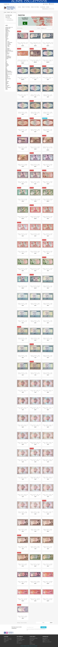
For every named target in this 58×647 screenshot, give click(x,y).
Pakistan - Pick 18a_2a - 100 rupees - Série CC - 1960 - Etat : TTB (35, 199)
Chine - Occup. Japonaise (8, 42)
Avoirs (30, 641)
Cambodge (6, 38)
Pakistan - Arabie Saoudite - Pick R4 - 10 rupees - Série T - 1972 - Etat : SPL (22, 43)
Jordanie (6, 63)
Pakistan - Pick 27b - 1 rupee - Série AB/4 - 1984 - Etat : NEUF (48, 425)
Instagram (7, 633)
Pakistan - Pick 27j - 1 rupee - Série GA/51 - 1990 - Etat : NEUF (48, 477)
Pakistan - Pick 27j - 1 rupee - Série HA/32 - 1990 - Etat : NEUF (23, 495)
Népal (6, 79)
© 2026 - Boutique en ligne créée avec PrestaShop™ (29, 645)
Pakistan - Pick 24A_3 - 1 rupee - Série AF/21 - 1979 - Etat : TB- (35, 373)
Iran (6, 60)
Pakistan (6, 82)
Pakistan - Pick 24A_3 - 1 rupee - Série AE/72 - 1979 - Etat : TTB (22, 373)
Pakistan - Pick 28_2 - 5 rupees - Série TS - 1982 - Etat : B (22, 564)
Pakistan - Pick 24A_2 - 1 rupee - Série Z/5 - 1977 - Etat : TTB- (35, 338)
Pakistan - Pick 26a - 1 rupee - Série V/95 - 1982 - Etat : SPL (35, 408)
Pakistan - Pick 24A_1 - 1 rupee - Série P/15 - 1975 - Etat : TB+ (48, 286)
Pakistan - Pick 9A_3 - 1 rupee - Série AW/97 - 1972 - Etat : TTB (47, 113)
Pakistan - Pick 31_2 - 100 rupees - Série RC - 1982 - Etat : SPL (23, 599)
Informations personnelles (33, 638)
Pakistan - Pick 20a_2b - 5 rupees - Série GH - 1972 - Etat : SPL (23, 234)
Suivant (51, 622)
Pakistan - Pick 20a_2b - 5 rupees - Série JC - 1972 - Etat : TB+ (35, 252)
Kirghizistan (7, 65)
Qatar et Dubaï (7, 85)
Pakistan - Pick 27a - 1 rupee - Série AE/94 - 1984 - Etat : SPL (35, 425)
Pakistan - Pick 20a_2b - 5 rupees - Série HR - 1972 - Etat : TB (48, 234)
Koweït (6, 66)
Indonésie (6, 58)
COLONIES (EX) (6, 640)
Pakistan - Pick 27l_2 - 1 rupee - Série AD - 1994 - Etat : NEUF (22, 512)
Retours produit (32, 639)
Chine (6, 40)
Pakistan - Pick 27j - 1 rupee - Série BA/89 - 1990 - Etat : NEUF (35, 477)
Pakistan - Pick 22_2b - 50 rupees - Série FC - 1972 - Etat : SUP (23, 286)
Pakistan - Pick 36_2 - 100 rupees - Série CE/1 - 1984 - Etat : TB (35, 599)
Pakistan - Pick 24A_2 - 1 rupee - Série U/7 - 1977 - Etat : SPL (22, 321)
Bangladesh (7, 34)
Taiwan (6, 88)
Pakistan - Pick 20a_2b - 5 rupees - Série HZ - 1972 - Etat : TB (23, 252)
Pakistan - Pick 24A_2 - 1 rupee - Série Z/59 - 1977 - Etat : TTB (22, 356)
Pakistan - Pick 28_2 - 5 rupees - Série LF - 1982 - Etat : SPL (22, 530)
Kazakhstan (7, 64)
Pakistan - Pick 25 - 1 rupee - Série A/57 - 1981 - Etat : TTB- (35, 391)
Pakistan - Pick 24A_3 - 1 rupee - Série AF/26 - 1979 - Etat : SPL (48, 373)
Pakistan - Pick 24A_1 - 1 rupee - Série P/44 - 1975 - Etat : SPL (22, 304)
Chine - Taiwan (7, 46)
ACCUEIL (19, 7)
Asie (6, 25)
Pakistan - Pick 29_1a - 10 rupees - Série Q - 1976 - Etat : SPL (48, 564)
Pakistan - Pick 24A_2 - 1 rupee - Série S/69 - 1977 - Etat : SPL (35, 304)
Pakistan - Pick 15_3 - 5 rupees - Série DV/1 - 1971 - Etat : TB (35, 182)
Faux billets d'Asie (7, 28)
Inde (6, 54)
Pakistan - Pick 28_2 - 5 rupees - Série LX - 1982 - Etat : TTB (35, 530)
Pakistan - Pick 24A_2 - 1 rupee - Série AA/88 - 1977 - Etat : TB (35, 356)
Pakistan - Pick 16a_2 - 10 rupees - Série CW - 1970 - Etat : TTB (48, 182)
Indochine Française (8, 57)
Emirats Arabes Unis (8, 50)
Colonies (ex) (42, 7)
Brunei (6, 37)
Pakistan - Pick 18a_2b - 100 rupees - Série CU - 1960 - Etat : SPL (48, 199)
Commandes (31, 640)
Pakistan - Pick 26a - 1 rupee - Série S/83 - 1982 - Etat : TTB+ (22, 408)
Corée (6, 47)
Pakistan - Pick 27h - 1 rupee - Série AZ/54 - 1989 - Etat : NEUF (22, 477)
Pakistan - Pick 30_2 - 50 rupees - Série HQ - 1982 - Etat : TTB (35, 582)
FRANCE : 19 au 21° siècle (7, 639)
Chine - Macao (7, 45)
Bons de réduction (32, 644)
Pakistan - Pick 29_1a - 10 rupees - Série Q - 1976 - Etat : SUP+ (35, 564)
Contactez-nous (6, 4)
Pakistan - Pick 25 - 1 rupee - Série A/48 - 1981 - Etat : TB (23, 391)
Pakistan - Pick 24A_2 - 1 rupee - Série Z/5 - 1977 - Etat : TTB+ (48, 338)
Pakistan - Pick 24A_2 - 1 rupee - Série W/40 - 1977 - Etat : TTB (35, 321)
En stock (9, 18)
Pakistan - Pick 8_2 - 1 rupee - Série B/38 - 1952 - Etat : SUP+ (48, 60)
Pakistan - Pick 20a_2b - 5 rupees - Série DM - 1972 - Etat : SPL (48, 217)
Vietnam (6, 89)
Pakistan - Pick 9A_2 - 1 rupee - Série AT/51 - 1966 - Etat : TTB (22, 113)
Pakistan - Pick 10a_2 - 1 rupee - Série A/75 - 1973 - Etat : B (22, 130)
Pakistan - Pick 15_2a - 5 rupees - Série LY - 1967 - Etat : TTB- (48, 165)
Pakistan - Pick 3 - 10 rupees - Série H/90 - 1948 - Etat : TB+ (35, 60)
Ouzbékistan (7, 81)
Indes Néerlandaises (8, 56)
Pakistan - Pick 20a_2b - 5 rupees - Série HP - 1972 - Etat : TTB (35, 234)
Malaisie (6, 70)
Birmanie (6, 36)
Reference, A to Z (47, 28)
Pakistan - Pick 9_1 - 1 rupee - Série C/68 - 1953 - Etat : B (35, 78)
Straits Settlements (8, 87)
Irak (6, 59)
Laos (6, 67)
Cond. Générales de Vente (20, 639)
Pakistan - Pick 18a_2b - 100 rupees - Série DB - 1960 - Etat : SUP (22, 217)
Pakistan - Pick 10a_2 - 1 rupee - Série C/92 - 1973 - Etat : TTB (35, 130)
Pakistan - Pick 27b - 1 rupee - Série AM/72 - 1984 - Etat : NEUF (22, 443)
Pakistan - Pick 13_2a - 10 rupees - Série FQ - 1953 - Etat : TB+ (35, 147)
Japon (6, 62)
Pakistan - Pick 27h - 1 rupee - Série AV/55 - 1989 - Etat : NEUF (22, 460)
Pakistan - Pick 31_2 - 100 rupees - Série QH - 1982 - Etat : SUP (48, 582)
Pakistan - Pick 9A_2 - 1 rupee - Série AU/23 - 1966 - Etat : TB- (35, 113)
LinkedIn (10, 633)
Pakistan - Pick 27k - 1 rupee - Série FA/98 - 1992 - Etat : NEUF (48, 495)
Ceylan (6, 39)
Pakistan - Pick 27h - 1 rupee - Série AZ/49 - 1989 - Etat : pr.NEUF (48, 460)
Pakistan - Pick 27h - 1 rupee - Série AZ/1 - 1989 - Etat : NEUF (35, 460)
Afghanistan (7, 30)
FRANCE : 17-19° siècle (26, 7)
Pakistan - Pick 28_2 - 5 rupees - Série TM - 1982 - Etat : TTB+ (35, 547)
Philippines (6, 83)
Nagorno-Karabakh (8, 78)
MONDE (5, 641)
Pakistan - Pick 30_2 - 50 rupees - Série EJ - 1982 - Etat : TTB (23, 582)
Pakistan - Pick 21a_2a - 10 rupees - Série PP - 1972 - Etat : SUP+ (48, 269)
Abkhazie (6, 29)
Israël (6, 61)
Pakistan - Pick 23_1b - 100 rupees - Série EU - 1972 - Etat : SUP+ (35, 286)
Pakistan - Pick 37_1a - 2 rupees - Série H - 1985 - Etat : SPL (23, 616)
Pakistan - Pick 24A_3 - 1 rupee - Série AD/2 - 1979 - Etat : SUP (48, 356)
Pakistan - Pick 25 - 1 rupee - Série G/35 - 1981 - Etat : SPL (48, 391)
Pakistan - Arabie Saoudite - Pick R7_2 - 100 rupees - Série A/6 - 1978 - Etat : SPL (22, 61)
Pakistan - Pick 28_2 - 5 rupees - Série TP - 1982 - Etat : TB (48, 547)
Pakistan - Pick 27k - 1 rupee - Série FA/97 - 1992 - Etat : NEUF (35, 495)
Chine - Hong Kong (8, 44)
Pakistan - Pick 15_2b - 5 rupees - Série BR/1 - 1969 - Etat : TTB (23, 182)
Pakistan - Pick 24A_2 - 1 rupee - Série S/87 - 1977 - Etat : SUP (48, 304)
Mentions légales (19, 638)
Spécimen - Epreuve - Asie (9, 27)
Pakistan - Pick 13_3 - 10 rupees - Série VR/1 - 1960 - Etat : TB (23, 165)
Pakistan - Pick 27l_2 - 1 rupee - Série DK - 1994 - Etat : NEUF (35, 512)
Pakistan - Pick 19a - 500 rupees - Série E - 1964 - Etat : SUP (35, 217)
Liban (6, 68)
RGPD (18, 641)
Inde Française (7, 55)
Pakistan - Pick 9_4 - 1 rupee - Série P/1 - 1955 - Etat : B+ (48, 78)
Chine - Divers (7, 41)
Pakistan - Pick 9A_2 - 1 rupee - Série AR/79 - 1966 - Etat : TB (47, 95)
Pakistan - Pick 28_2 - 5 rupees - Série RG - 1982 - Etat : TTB (22, 547)
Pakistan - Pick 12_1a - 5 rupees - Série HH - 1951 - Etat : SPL (23, 147)
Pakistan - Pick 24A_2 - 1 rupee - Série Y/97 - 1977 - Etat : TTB (48, 321)
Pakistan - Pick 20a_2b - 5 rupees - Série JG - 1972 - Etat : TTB (48, 252)
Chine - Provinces (7, 43)
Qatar (6, 84)
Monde (47, 7)
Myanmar (6, 77)
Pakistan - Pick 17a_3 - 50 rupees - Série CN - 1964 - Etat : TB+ (23, 199)
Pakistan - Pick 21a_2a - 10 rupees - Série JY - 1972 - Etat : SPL (35, 269)
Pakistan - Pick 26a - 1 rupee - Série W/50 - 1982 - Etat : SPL (48, 408)
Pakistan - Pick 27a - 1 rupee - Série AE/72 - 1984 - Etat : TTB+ (22, 425)
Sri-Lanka (6, 86)
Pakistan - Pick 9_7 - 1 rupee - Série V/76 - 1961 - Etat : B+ (23, 95)
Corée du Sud (7, 49)
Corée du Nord (7, 48)
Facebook (5, 633)
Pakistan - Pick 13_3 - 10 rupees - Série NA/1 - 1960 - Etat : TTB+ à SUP (48, 148)
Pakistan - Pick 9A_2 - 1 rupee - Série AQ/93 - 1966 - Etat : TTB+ (35, 95)
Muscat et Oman (7, 76)
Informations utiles (19, 640)
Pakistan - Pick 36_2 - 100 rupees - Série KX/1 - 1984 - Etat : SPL (48, 599)
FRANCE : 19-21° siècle (35, 7)
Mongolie (6, 75)
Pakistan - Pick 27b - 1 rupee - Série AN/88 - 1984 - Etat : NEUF (35, 443)
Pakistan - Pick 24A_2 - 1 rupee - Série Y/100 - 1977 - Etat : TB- (22, 338)
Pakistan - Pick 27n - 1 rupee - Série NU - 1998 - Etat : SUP (48, 512)
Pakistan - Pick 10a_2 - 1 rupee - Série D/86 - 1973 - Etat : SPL (48, 130)
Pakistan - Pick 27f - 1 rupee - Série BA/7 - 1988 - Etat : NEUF (48, 443)
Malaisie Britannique (8, 71)
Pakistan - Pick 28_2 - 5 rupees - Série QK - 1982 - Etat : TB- (48, 530)
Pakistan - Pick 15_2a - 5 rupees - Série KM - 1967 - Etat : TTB (35, 165)
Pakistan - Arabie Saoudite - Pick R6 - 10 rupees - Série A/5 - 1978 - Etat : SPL (35, 43)
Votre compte (32, 636)
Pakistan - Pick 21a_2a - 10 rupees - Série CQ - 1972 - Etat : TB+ (22, 269)
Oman (6, 80)
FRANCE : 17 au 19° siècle (7, 638)
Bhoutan (6, 35)
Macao (6, 69)
